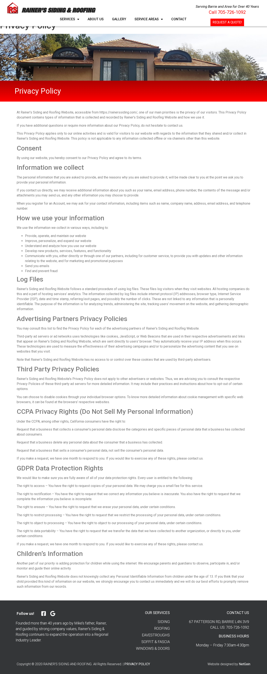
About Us (96, 19)
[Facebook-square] (43, 613)
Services (67, 19)
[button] (227, 22)
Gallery (119, 19)
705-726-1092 (232, 12)
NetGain (244, 664)
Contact (178, 19)
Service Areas (147, 19)
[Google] (52, 613)
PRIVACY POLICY (137, 664)
